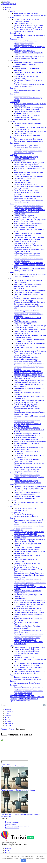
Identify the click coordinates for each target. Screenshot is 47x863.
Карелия (13, 137)
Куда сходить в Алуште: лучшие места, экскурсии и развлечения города (28, 224)
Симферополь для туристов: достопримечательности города (25, 217)
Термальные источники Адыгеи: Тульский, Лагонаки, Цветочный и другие (30, 14)
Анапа (12, 17)
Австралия (9, 711)
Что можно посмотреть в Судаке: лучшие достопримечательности (29, 246)
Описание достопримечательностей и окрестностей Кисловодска (28, 152)
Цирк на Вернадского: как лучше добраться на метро (26, 332)
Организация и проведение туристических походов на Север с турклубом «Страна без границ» (30, 488)
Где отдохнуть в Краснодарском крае (28, 166)
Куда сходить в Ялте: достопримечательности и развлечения (28, 262)
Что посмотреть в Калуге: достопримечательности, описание (27, 134)
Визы (7, 717)
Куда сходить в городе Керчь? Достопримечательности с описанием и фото (29, 229)
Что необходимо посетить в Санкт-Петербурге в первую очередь (27, 639)
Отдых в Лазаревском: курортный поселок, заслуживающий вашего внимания (26, 653)
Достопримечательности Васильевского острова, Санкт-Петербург (29, 605)
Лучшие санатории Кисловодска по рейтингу (27, 697)
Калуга (12, 121)
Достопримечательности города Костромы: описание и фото (26, 158)
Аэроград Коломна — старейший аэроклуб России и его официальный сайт (30, 326)
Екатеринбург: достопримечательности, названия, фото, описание (29, 85)
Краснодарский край (17, 161)
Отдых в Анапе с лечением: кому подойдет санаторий (26, 20)
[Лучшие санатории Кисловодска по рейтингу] (14, 788)
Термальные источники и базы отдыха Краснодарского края (28, 173)
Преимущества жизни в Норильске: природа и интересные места (27, 493)
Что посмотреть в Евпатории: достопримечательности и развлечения (28, 258)
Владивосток (14, 39)
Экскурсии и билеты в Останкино (27, 292)
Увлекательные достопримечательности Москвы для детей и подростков (29, 401)
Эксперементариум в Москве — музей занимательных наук (28, 448)
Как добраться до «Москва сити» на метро (30, 441)
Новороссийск (15, 479)
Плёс (11, 506)
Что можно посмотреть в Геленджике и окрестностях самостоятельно (28, 63)
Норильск (13, 485)
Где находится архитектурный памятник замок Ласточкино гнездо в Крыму (29, 238)
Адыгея (12, 11)
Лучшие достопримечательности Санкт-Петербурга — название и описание (29, 635)
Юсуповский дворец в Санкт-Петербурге (29, 612)
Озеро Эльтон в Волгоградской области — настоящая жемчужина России (30, 57)
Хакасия (13, 681)
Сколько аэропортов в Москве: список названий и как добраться (28, 299)
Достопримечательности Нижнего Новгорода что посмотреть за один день (29, 476)
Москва (12, 278)
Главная (8, 7)
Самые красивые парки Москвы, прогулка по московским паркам (30, 336)
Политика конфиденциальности (17, 826)
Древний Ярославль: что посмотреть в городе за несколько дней (28, 688)
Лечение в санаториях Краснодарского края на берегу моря (28, 201)
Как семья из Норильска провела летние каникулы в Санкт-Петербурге (29, 533)
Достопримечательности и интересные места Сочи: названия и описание (28, 664)
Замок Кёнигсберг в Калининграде (27, 119)
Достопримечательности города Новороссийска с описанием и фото (27, 482)
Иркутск (13, 88)
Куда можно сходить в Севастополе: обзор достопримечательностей (29, 270)
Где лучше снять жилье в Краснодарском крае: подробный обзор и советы (29, 163)
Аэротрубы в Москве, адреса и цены (27, 371)
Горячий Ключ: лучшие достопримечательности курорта (26, 183)
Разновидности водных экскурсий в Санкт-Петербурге (27, 564)
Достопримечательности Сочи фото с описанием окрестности (28, 668)
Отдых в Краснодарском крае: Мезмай (28, 176)
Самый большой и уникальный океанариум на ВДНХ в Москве (26, 405)
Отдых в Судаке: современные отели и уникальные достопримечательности (28, 207)
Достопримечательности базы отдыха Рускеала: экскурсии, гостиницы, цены (28, 140)
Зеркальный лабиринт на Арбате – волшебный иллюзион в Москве (27, 358)
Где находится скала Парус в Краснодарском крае (24, 179)
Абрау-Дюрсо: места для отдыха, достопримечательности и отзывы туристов (26, 192)
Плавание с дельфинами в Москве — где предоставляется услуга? (29, 340)
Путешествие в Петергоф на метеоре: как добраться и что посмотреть (29, 540)
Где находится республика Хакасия (27, 683)
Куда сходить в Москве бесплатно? (27, 428)
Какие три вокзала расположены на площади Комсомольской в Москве (27, 434)
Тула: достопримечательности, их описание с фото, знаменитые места (27, 678)
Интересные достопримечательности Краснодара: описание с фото (28, 197)
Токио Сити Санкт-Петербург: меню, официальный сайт (28, 619)
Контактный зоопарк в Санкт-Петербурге (29, 602)
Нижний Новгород (17, 473)
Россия (7, 9)
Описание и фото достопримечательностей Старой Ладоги (29, 599)
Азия (7, 713)
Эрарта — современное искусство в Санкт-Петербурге (27, 631)
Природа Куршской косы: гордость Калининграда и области (27, 112)
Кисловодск (14, 143)
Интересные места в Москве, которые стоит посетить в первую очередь (28, 468)
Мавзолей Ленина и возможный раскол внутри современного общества (28, 438)
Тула (11, 675)
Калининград (15, 102)
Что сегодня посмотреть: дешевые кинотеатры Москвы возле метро (26, 311)
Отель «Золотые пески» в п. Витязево (28, 27)
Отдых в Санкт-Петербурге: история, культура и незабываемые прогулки (28, 548)
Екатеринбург (15, 66)
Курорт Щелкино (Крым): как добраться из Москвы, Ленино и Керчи (30, 220)
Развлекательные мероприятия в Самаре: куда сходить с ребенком (29, 527)
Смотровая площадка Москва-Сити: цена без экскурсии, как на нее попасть (29, 303)
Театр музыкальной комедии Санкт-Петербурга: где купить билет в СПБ (27, 609)
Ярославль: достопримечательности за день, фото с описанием (28, 692)
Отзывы (8, 721)
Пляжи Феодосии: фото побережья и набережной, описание (27, 234)
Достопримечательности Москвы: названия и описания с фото (26, 460)
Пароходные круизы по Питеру (25, 567)
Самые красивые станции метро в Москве (29, 329)
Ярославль (13, 685)
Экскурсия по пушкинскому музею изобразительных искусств (27, 421)
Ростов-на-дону (15, 512)
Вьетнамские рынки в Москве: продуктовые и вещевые (25, 323)
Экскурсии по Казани (22, 96)
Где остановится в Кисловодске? (26, 145)
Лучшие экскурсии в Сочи (24, 657)
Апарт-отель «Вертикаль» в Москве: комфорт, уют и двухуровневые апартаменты (27, 286)
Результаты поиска (12, 828)
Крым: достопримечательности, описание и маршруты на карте (29, 250)
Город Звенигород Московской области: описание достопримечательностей (29, 381)
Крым (12, 204)
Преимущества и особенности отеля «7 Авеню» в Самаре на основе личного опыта (28, 522)
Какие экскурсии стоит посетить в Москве (30, 290)
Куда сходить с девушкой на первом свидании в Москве (27, 425)
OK (24, 860)
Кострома (13, 155)
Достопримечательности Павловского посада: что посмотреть (28, 354)
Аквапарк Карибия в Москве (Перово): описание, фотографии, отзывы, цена (28, 374)
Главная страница (11, 822)
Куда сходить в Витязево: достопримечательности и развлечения (28, 24)
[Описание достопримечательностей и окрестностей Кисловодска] (14, 812)
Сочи (12, 646)
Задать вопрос (10, 824)
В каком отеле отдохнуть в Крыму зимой (29, 210)
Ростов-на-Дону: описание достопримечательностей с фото (26, 515)
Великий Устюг (15, 33)
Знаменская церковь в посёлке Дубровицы (30, 351)
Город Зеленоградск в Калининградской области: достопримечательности (29, 109)
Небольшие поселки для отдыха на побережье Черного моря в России (27, 254)
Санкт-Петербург (16, 530)
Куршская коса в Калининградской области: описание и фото (27, 116)
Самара (12, 518)
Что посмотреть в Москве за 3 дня (26, 471)
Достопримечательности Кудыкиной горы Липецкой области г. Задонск (30, 275)
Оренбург (13, 500)
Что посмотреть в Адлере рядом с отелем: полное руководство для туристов (29, 648)
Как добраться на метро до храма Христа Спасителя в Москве (29, 413)
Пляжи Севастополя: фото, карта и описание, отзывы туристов (27, 242)
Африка (8, 715)
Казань (12, 94)
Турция (8, 725)
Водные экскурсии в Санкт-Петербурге (29, 573)
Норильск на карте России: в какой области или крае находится (27, 497)
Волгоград (13, 49)
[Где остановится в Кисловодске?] (14, 760)
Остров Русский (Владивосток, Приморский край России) (25, 42)
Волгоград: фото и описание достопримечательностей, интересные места (28, 53)
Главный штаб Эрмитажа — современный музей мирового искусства (30, 584)
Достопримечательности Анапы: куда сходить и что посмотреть (28, 30)
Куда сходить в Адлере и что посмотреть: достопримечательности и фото (29, 672)
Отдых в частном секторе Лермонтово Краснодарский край (28, 187)
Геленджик (14, 60)
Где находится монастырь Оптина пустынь (30, 131)
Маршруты (9, 723)
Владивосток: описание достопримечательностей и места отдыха (29, 46)
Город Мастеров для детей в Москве (27, 361)
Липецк (12, 272)
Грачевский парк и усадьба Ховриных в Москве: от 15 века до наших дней (29, 364)
